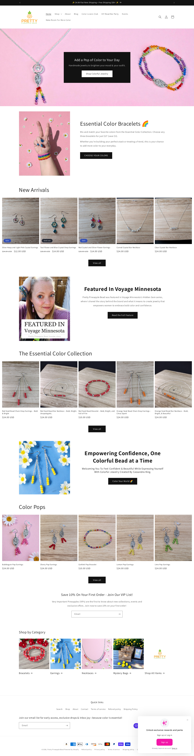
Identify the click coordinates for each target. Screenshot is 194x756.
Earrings (55, 673)
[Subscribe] (119, 614)
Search (59, 709)
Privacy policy (99, 749)
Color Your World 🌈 (122, 481)
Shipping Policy (131, 709)
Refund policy (114, 709)
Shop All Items (153, 673)
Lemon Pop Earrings (125, 564)
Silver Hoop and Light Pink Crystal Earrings (20, 247)
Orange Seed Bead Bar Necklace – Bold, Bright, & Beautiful (171, 412)
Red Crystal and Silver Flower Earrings (94, 247)
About (75, 709)
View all (97, 263)
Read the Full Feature (122, 315)
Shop (67, 709)
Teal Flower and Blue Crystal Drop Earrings (58, 247)
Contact (84, 709)
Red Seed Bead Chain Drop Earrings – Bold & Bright (20, 412)
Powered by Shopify (71, 749)
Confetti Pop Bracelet (87, 564)
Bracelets (24, 673)
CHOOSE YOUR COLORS (96, 155)
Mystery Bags (120, 673)
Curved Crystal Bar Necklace (128, 247)
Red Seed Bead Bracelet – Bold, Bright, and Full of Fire (97, 412)
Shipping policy (128, 749)
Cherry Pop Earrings (48, 564)
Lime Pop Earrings (162, 564)
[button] (58, 14)
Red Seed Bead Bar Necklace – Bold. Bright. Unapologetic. (58, 412)
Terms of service (98, 709)
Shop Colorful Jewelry (97, 73)
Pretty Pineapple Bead (55, 749)
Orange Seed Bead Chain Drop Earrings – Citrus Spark (134, 412)
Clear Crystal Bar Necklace (166, 247)
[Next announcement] (174, 2)
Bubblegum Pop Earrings (12, 564)
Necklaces (87, 673)
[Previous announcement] (20, 2)
